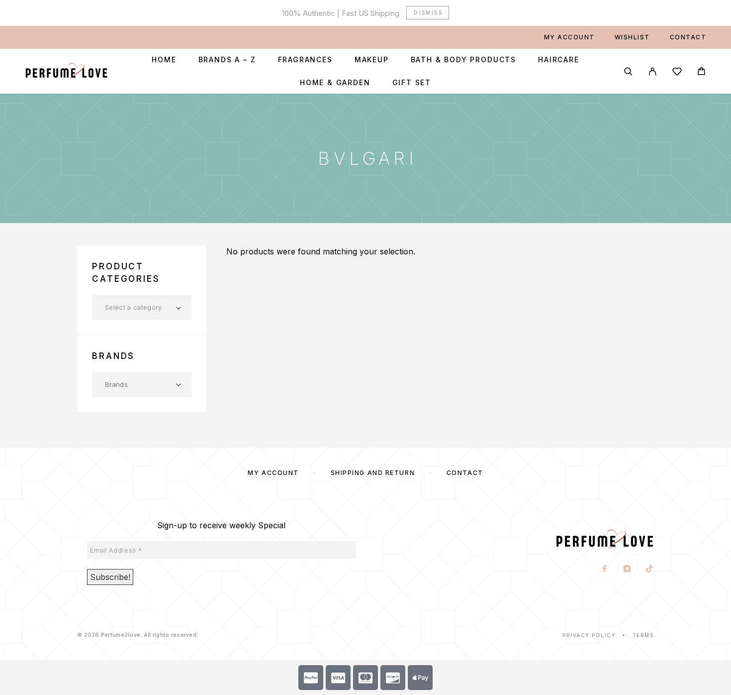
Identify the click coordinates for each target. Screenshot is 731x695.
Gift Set (412, 83)
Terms (643, 635)
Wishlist (632, 37)
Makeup (372, 60)
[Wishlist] (677, 73)
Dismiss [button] (428, 12)
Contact (688, 37)
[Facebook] (605, 569)
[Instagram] (627, 569)
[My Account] (652, 71)
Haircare (558, 60)
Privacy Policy (589, 635)
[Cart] (701, 72)
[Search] (628, 71)
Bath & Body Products (463, 60)
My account (569, 37)
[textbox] (142, 307)
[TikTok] (650, 569)
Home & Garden (335, 83)
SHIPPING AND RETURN (373, 472)
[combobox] (141, 307)
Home (164, 60)
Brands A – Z (227, 60)
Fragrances (305, 60)
